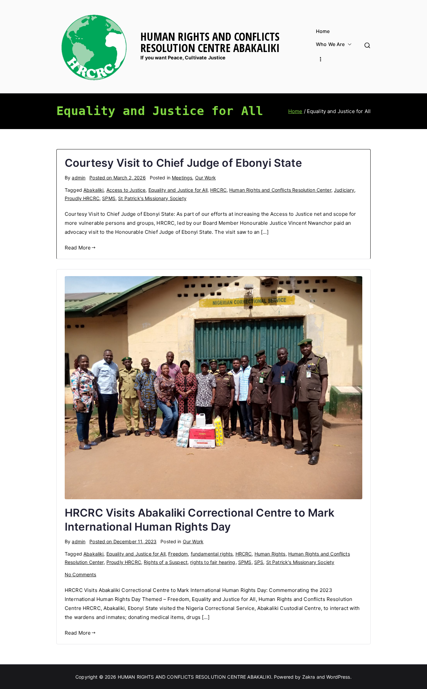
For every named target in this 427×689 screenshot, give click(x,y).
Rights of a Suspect (165, 562)
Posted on (117, 177)
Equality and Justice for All (177, 190)
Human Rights (270, 554)
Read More (78, 247)
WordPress (338, 677)
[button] (348, 44)
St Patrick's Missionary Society (152, 198)
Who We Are (330, 44)
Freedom (178, 554)
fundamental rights (212, 554)
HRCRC (218, 190)
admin (78, 177)
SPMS (108, 198)
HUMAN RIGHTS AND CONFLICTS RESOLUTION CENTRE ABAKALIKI (210, 42)
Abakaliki (93, 190)
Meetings (182, 177)
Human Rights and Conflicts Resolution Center (280, 190)
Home (323, 31)
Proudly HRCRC (82, 198)
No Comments (80, 574)
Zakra (308, 677)
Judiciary (344, 190)
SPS (258, 562)
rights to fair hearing (212, 562)
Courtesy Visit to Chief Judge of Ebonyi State (183, 162)
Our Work (205, 177)
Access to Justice (126, 190)
